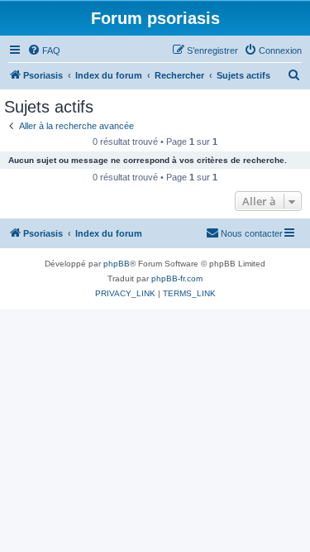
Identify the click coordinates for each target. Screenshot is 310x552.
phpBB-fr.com (177, 278)
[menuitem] (43, 50)
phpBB (116, 263)
